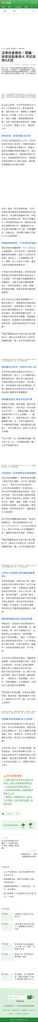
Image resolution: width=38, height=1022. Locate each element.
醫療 (26, 7)
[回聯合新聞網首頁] (3, 3)
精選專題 (24, 1010)
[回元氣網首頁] (8, 2)
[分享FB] (5, 10)
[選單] (35, 3)
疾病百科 (32, 1010)
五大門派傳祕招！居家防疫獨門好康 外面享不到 (19, 873)
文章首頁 (18, 1014)
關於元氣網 (6, 1010)
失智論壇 (18, 7)
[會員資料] (32, 3)
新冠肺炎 (14, 49)
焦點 (3, 7)
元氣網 (7, 49)
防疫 (12, 232)
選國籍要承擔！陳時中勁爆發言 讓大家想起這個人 (19, 880)
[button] (35, 7)
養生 (10, 7)
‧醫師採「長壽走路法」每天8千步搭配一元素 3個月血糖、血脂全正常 (18, 800)
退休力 (11, 1014)
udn (3, 49)
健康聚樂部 (15, 1010)
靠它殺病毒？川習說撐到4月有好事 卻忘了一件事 (20, 895)
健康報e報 (20, 1001)
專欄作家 (26, 1014)
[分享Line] (14, 10)
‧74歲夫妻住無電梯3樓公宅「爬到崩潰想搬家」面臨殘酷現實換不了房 (18, 790)
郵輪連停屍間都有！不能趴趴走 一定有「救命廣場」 (19, 888)
